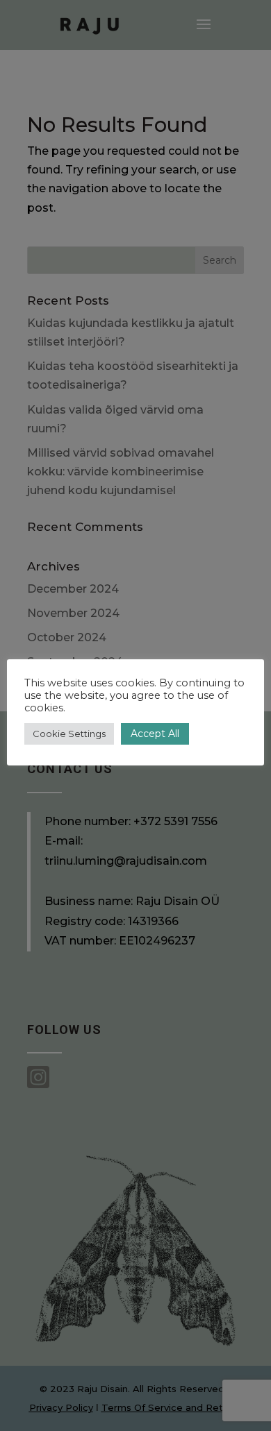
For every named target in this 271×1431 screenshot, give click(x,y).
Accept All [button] (155, 733)
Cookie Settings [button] (69, 733)
